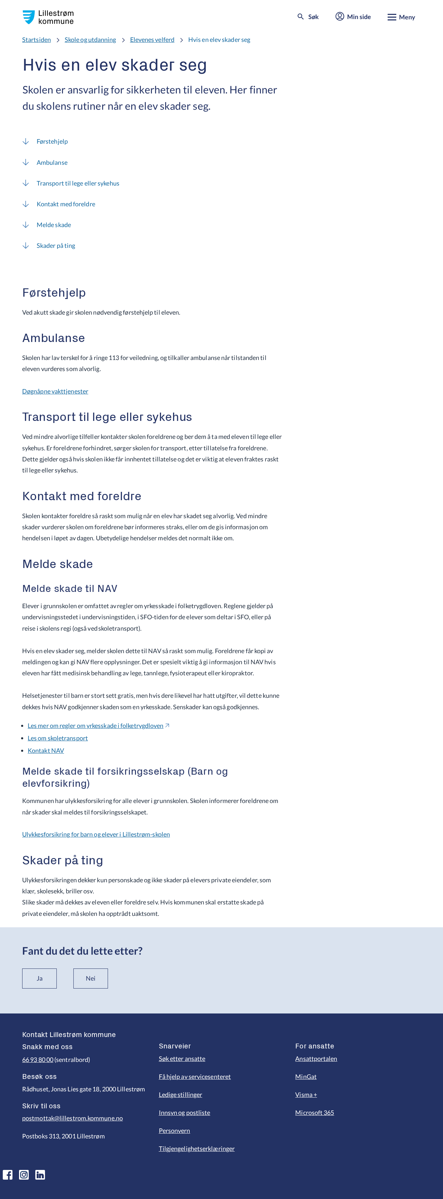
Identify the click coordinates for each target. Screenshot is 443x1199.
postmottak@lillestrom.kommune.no (72, 1118)
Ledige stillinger (180, 1094)
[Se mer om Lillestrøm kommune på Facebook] (7, 1174)
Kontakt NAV (46, 750)
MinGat (306, 1076)
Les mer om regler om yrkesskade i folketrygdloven (95, 725)
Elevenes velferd (152, 39)
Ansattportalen (316, 1058)
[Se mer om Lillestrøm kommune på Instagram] (23, 1174)
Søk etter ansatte (182, 1058)
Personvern (174, 1130)
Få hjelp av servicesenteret (195, 1076)
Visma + (306, 1094)
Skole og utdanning (90, 39)
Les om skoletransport (58, 738)
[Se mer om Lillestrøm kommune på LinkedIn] (40, 1174)
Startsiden (36, 39)
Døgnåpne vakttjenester (55, 391)
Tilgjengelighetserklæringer (197, 1148)
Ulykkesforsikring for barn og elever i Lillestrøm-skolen (96, 834)
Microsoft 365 (314, 1112)
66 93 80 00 (37, 1059)
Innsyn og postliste (184, 1112)
